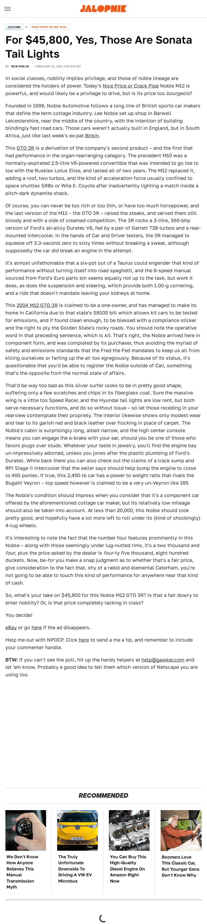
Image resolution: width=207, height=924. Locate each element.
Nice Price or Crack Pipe (131, 86)
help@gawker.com (163, 660)
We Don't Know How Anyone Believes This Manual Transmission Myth (22, 872)
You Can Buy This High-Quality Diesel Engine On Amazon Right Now (128, 869)
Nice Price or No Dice (49, 27)
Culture (14, 27)
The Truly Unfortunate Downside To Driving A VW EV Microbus (75, 869)
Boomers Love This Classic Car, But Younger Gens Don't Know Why (180, 866)
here (37, 627)
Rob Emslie (20, 66)
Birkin (92, 135)
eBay (11, 627)
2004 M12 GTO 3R (37, 305)
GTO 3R (25, 148)
